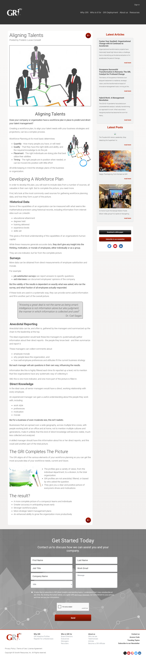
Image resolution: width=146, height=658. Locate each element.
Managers (65, 641)
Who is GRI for (66, 634)
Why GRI (37, 634)
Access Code (135, 637)
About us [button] (124, 12)
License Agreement (35, 649)
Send (73, 618)
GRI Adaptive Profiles (42, 636)
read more (127, 63)
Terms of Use (22, 649)
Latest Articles (115, 34)
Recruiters (65, 643)
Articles (91, 641)
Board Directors (67, 636)
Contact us (135, 634)
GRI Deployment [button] (110, 12)
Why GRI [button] (84, 12)
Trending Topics (133, 640)
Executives (65, 639)
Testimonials (93, 639)
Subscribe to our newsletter (115, 239)
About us (91, 634)
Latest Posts (115, 127)
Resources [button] (134, 12)
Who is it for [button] (95, 12)
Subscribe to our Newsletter (129, 643)
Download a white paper (115, 232)
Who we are (92, 636)
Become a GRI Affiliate (96, 643)
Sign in (137, 5)
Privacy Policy (10, 649)
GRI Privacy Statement (81, 595)
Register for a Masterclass (43, 639)
